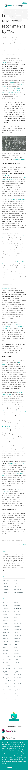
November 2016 (7, 687)
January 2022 (6, 638)
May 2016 (16, 693)
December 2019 (17, 656)
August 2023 (17, 620)
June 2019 (5, 663)
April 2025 (16, 611)
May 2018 (16, 672)
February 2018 (17, 675)
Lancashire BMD (11, 199)
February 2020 (6, 656)
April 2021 (5, 650)
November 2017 (7, 681)
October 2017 (17, 681)
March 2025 (5, 614)
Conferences (6, 592)
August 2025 (6, 611)
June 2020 (16, 650)
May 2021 (16, 647)
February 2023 (17, 623)
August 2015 (17, 699)
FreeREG (16, 583)
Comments (23, 544)
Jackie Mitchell (6, 540)
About (5, 551)
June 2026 (5, 602)
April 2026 (5, 605)
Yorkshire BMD (22, 199)
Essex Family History (7, 427)
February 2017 (17, 684)
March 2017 (5, 684)
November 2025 (17, 605)
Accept (8, 768)
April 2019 (16, 663)
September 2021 (7, 644)
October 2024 (6, 617)
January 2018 (6, 678)
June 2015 (16, 702)
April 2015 (5, 705)
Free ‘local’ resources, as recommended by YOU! (14, 23)
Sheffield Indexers (6, 288)
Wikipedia (11, 82)
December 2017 (17, 678)
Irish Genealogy (17, 589)
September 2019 (7, 659)
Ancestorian (22, 413)
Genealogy (5, 586)
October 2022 (6, 629)
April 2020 (5, 653)
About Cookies (18, 768)
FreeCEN (4, 62)
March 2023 (5, 623)
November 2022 (17, 626)
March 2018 (5, 675)
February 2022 (17, 635)
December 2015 (17, 696)
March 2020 (16, 653)
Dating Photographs (18, 592)
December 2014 (17, 705)
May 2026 (16, 602)
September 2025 (18, 608)
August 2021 (17, 644)
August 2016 (17, 690)
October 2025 (6, 608)
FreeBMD (16, 580)
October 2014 (6, 708)
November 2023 (7, 620)
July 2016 (5, 693)
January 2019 (17, 666)
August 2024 (17, 617)
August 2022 (6, 632)
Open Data (16, 586)
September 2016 (7, 690)
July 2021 (5, 647)
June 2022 (16, 632)
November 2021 (7, 641)
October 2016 (17, 687)
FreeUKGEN (6, 580)
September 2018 (18, 669)
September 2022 (18, 629)
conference (21, 40)
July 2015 (5, 702)
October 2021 (17, 641)
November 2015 (7, 699)
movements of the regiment (12, 88)
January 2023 (6, 626)
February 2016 (6, 696)
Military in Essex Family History (17, 463)
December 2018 (6, 669)
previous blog (7, 175)
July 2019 (16, 659)
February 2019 (6, 666)
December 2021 (17, 638)
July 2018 (5, 672)
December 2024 (17, 614)
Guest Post (5, 589)
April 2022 (5, 635)
